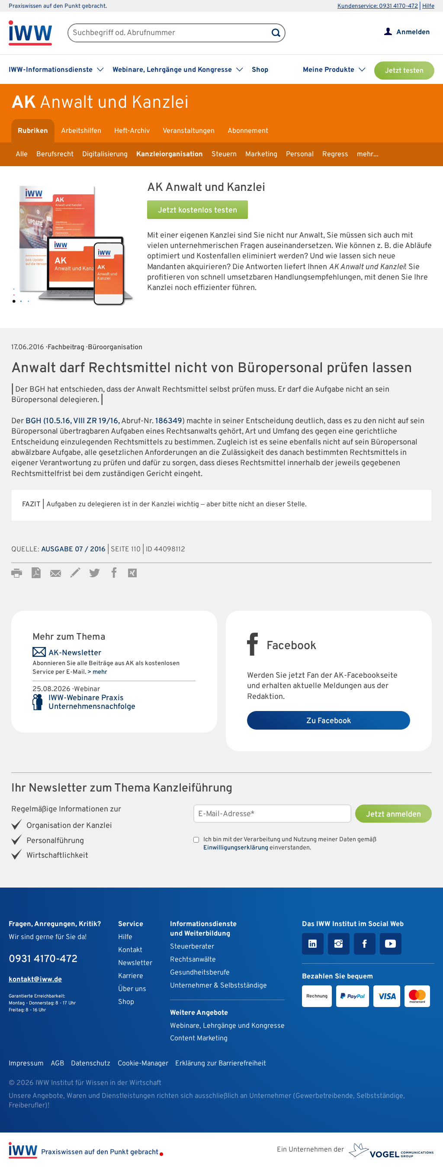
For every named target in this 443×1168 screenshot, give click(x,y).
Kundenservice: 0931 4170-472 (377, 6)
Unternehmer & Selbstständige (218, 985)
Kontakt (130, 950)
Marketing (261, 154)
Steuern (224, 154)
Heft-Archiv (132, 131)
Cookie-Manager (143, 1063)
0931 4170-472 (43, 959)
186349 (168, 421)
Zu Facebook (328, 721)
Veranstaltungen (189, 131)
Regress (335, 154)
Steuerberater (192, 947)
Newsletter (135, 963)
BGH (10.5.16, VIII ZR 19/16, (73, 421)
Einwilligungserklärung (235, 848)
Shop (260, 70)
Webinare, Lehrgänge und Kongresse (227, 1026)
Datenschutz (90, 1063)
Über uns (132, 989)
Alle (22, 154)
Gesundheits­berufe (200, 973)
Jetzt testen (404, 71)
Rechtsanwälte (193, 960)
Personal (300, 154)
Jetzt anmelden (393, 815)
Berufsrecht (55, 154)
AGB (57, 1063)
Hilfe (428, 6)
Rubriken (33, 131)
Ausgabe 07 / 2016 (73, 549)
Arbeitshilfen (81, 131)
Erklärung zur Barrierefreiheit (220, 1063)
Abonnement (248, 131)
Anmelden (413, 32)
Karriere (130, 976)
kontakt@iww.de (35, 979)
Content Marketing (199, 1038)
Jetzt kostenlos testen (197, 211)
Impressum (26, 1063)
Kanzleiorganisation (169, 154)
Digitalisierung (105, 154)
